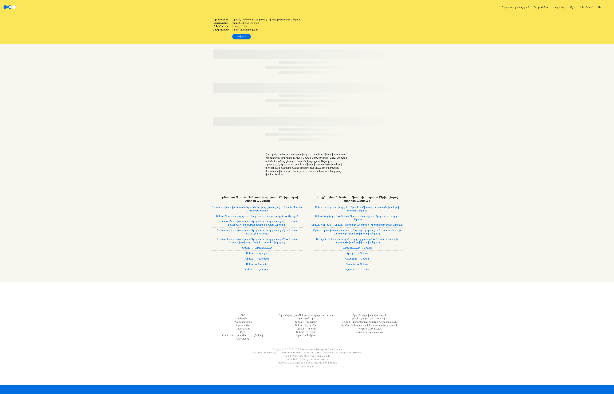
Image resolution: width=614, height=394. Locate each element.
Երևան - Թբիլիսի (306, 331)
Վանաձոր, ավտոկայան (369, 331)
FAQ (242, 315)
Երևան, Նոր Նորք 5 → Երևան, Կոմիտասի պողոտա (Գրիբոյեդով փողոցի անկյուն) (357, 217)
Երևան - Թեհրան (306, 335)
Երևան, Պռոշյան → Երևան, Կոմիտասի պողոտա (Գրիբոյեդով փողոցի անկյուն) (357, 224)
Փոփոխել (241, 36)
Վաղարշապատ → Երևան (357, 247)
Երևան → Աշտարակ (257, 269)
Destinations (243, 328)
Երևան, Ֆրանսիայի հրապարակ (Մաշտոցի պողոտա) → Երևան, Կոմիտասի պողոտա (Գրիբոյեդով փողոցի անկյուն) (357, 232)
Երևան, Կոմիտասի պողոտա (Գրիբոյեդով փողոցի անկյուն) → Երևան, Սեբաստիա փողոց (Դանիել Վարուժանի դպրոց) (257, 240)
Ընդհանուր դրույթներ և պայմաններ (243, 335)
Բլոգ (572, 7)
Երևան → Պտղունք (257, 264)
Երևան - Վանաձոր (306, 321)
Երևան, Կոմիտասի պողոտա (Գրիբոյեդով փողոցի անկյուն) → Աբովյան (257, 216)
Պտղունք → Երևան (357, 264)
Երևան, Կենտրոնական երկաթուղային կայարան (369, 321)
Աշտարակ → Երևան (357, 269)
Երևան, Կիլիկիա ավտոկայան (369, 315)
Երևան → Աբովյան (257, 253)
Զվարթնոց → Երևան (357, 258)
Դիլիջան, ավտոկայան (369, 328)
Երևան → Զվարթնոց (257, 258)
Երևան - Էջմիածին (306, 325)
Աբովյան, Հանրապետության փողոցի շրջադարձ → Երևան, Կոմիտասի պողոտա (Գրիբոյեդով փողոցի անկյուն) (357, 240)
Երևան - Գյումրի (306, 328)
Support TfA (541, 7)
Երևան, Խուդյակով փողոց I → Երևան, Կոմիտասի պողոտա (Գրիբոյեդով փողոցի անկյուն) (357, 209)
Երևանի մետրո (306, 318)
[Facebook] (297, 389)
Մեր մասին (586, 7)
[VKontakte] (307, 389)
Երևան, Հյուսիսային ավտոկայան (369, 318)
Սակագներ (559, 7)
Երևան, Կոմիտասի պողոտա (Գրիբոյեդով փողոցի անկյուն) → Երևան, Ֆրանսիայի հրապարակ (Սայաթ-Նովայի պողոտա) (257, 223)
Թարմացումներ (243, 321)
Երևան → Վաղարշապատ (257, 247)
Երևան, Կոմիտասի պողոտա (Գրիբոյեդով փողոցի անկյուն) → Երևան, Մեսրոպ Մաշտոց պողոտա (257, 209)
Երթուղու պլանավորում (515, 7)
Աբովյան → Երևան (357, 253)
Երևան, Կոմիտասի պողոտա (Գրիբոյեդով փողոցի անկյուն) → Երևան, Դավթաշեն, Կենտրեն (257, 232)
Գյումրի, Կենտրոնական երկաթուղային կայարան (369, 325)
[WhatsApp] (316, 389)
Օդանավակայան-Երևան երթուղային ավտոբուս (306, 315)
